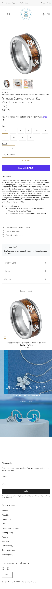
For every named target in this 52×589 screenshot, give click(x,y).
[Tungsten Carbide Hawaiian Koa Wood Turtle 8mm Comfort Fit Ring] (6, 84)
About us (8, 279)
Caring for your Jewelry (11, 528)
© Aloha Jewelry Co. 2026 (11, 582)
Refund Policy (7, 546)
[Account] (43, 14)
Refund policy (7, 555)
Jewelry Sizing (7, 533)
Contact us (8, 251)
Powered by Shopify (29, 582)
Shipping (8, 271)
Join (26, 491)
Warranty (5, 541)
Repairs (5, 537)
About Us (5, 515)
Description (6, 176)
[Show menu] (3, 14)
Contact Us (6, 519)
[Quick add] (5, 337)
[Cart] (48, 14)
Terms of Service (8, 550)
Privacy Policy (39, 496)
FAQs (4, 524)
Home (4, 92)
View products (26, 401)
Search (5, 511)
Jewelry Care (10, 262)
